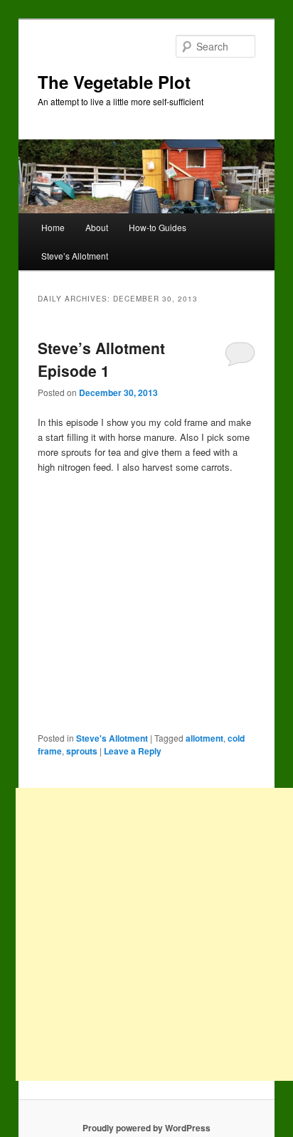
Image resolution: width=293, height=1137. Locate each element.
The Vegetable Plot (114, 82)
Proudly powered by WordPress (146, 1127)
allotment (204, 738)
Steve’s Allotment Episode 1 (101, 359)
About (96, 227)
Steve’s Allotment (74, 256)
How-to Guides (157, 227)
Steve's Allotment (112, 738)
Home (53, 227)
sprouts (81, 750)
